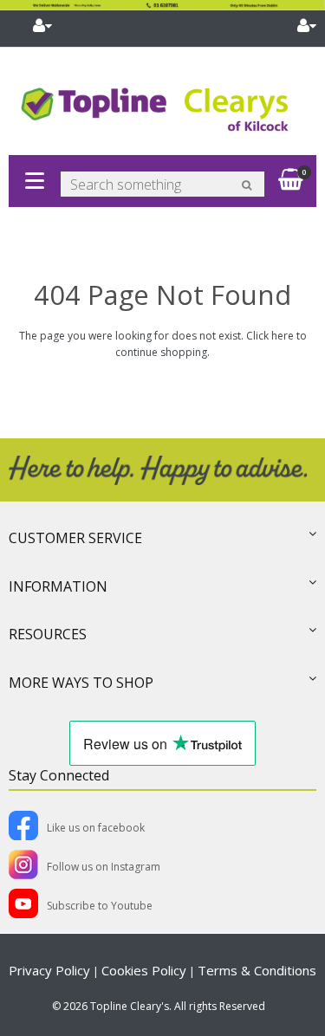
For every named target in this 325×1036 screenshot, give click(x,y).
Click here (270, 335)
